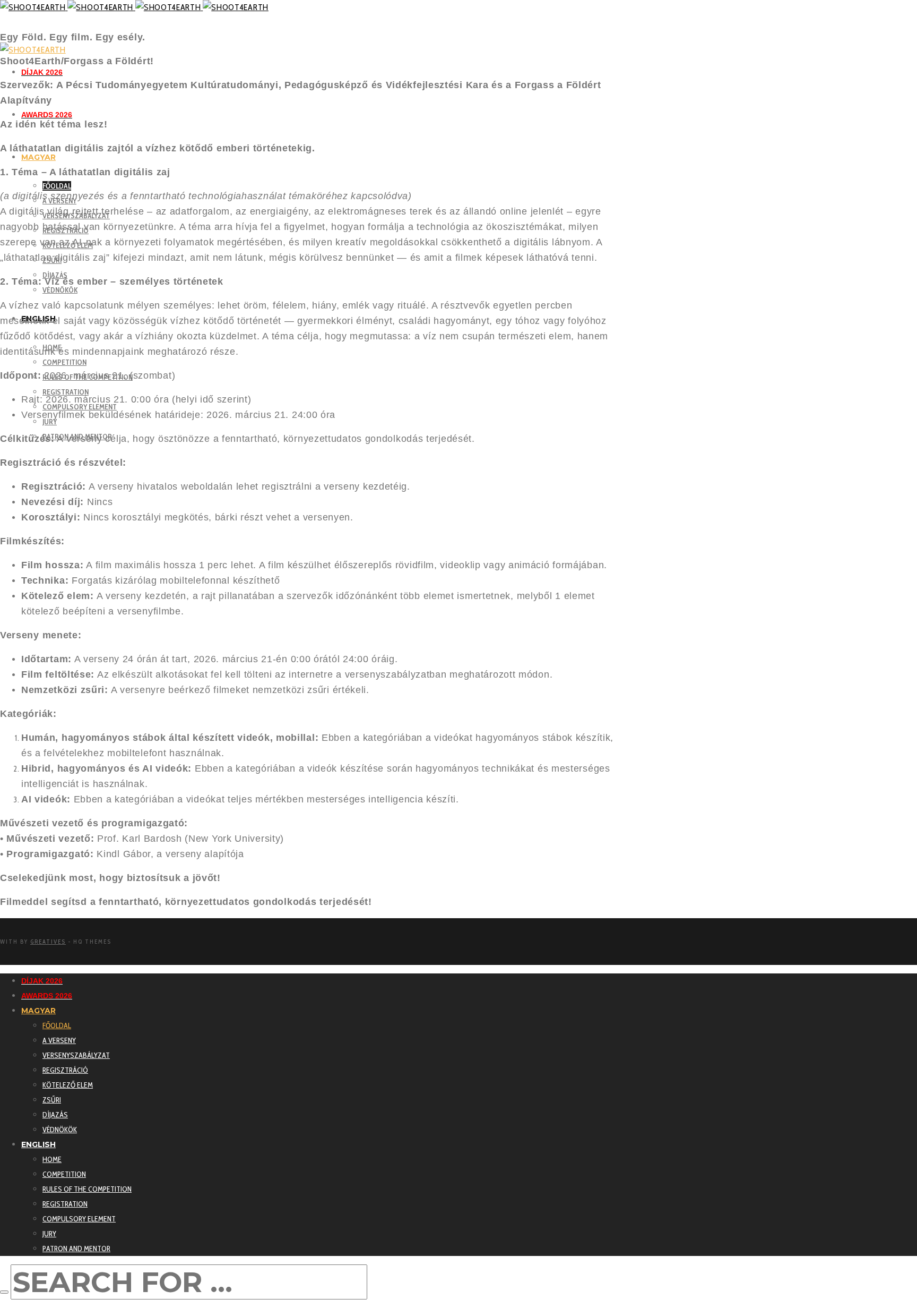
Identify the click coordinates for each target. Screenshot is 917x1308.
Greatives (48, 941)
